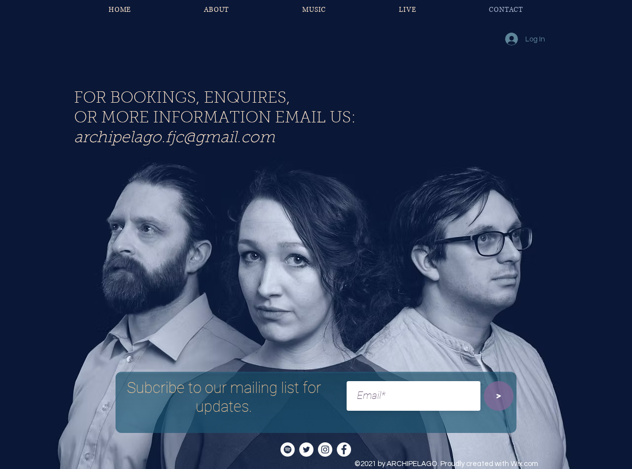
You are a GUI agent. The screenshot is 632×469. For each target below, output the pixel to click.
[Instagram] (325, 449)
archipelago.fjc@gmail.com (174, 138)
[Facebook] (344, 449)
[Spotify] (287, 449)
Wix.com (524, 464)
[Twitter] (306, 449)
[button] (314, 9)
